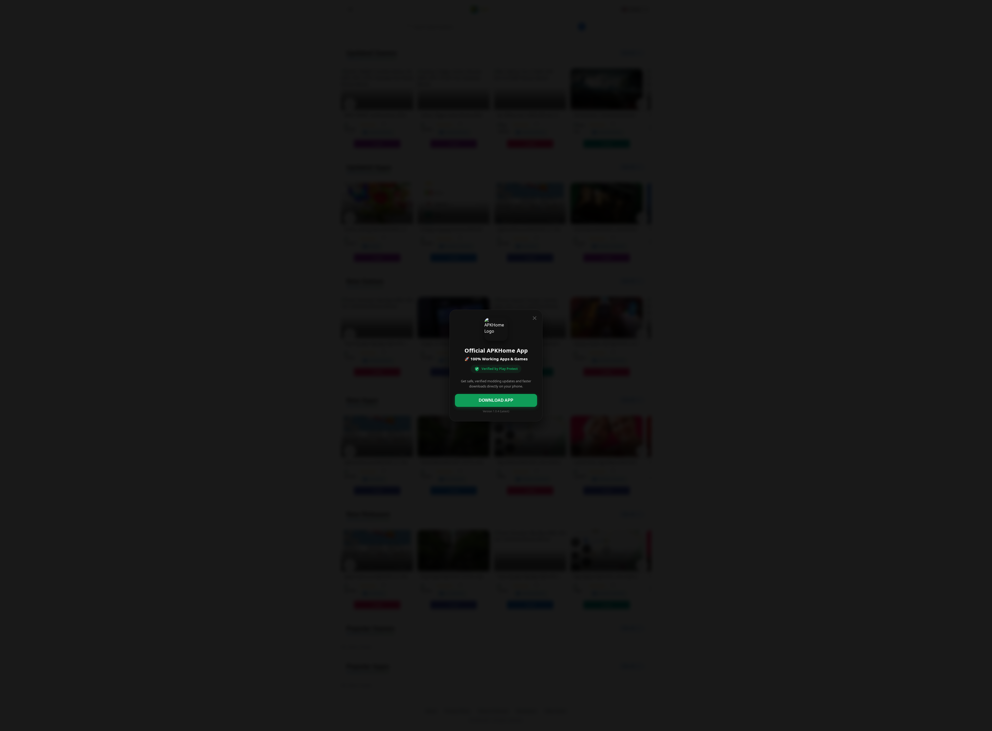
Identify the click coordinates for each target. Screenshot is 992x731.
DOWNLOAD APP (496, 400)
